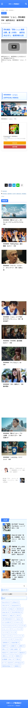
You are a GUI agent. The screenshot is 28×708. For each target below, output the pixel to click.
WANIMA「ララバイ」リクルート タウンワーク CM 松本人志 (13, 268)
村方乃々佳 (13, 652)
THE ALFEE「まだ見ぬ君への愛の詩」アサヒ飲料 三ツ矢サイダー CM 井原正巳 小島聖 (18, 575)
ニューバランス (17, 629)
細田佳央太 (18, 193)
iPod (4, 609)
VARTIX (4, 615)
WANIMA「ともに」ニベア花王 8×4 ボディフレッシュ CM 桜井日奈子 (13, 319)
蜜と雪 (10, 662)
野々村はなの (19, 662)
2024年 (14, 193)
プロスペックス (6, 635)
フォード (5, 632)
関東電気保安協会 (7, 666)
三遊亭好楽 (5, 642)
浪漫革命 (18, 656)
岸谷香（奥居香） (15, 649)
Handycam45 (16, 605)
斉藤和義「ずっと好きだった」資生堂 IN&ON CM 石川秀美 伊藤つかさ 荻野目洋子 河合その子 (18, 550)
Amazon (14, 143)
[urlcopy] (21, 185)
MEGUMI (20, 609)
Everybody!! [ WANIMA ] (11, 136)
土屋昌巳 (21, 646)
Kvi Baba (11, 609)
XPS (18, 615)
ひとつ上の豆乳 (6, 622)
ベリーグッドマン (18, 635)
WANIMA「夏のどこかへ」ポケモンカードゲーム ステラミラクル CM (13, 222)
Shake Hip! (5, 612)
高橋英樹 (17, 666)
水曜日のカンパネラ (7, 656)
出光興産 (13, 646)
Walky (12, 615)
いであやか (18, 619)
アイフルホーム (17, 622)
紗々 (4, 662)
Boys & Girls (6, 602)
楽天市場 (14, 147)
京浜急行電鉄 (15, 642)
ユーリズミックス (7, 639)
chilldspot (15, 602)
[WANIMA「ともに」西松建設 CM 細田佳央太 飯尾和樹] (14, 185)
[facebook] (10, 185)
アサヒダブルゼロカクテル (9, 625)
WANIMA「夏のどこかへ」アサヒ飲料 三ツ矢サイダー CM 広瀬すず (13, 435)
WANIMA (5, 191)
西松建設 (24, 193)
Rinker (9, 137)
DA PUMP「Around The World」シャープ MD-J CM (19, 526)
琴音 (18, 659)
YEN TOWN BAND (7, 619)
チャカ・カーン (6, 629)
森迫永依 (22, 652)
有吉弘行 (5, 652)
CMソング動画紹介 (14, 4)
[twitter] (6, 185)
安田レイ (5, 649)
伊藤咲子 (5, 646)
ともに (2, 196)
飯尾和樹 (10, 193)
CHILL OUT (5, 605)
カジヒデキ (22, 625)
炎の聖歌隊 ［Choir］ (8, 659)
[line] (17, 185)
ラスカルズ (18, 639)
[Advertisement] (14, 77)
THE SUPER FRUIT (17, 612)
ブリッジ (13, 632)
